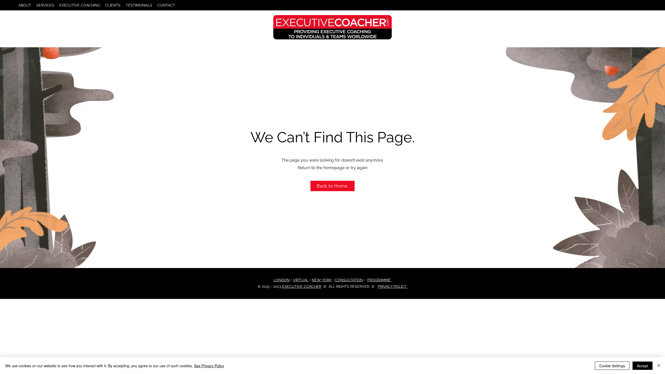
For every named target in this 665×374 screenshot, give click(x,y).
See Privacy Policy (209, 365)
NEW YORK (321, 280)
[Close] (659, 366)
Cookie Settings (612, 365)
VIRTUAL (300, 280)
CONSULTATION (349, 280)
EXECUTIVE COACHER (301, 286)
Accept (642, 365)
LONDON (282, 280)
